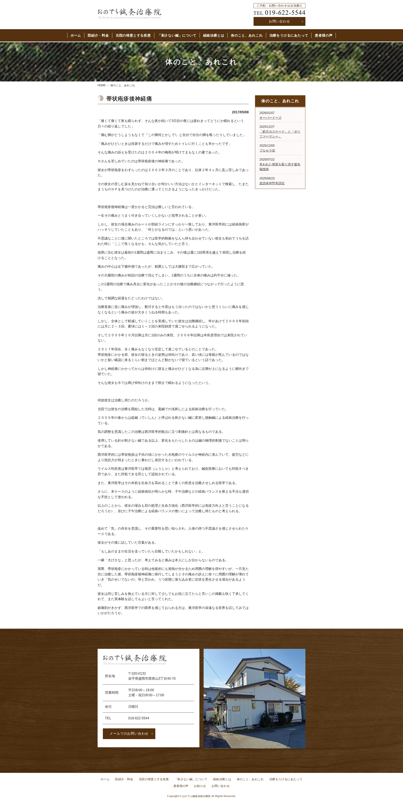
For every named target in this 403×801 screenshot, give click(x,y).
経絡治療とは (213, 35)
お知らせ (200, 786)
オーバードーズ (270, 117)
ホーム (76, 35)
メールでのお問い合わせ (129, 733)
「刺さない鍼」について (177, 35)
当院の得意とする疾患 (133, 35)
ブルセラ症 (267, 150)
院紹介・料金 (98, 35)
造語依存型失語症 (272, 183)
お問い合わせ (279, 21)
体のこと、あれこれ (247, 35)
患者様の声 (323, 35)
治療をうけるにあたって (289, 35)
